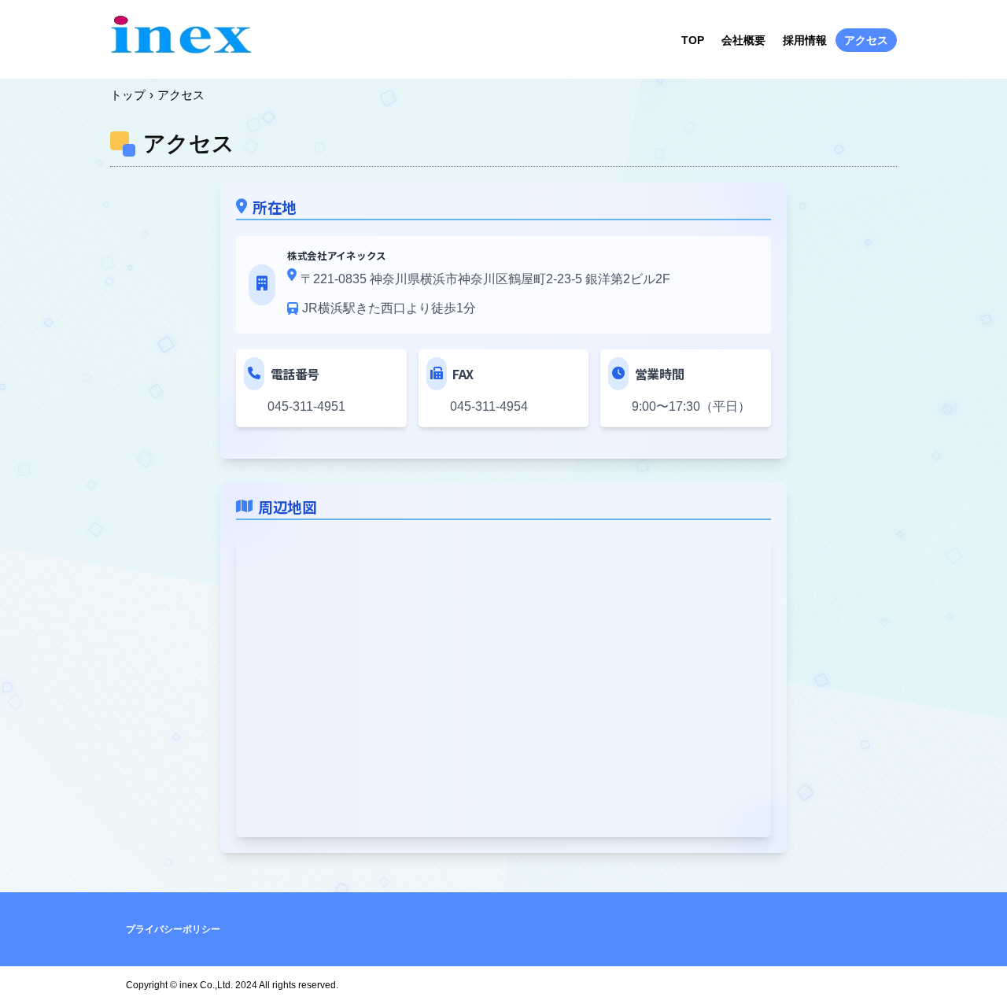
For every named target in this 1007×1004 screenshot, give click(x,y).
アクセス (866, 40)
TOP (692, 40)
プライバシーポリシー (173, 929)
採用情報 (805, 40)
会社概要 (743, 40)
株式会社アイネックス (181, 38)
